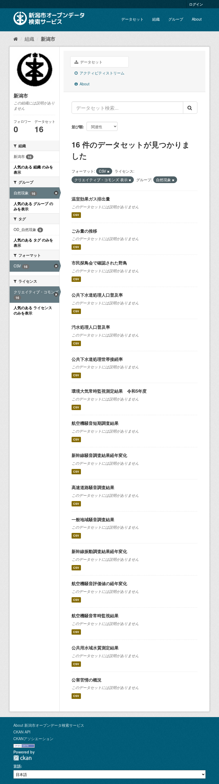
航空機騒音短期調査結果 (95, 423)
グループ (175, 19)
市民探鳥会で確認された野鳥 (99, 263)
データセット (132, 19)
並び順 (77, 126)
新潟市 (48, 38)
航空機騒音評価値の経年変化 (99, 583)
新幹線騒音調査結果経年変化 (99, 455)
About (197, 19)
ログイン (196, 4)
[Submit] (190, 107)
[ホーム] (15, 38)
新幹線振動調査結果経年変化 (99, 551)
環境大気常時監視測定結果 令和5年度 (109, 391)
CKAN (22, 758)
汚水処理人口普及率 (91, 327)
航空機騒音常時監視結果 (95, 615)
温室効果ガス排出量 (91, 199)
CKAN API (21, 731)
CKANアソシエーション (33, 738)
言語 (17, 766)
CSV (76, 215)
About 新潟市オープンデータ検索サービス (48, 725)
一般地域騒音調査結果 (93, 519)
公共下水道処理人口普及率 (97, 295)
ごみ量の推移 (84, 231)
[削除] (108, 171)
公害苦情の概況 (86, 680)
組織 (156, 19)
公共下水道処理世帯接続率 (97, 359)
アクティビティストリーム (101, 72)
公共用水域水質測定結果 (95, 648)
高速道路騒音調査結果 (93, 487)
